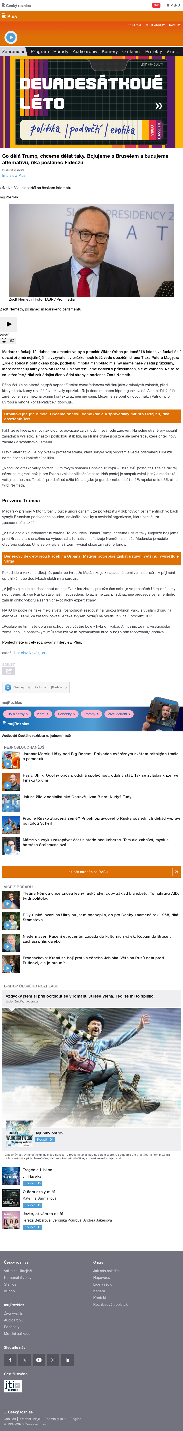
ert (44, 653)
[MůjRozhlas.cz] (9, 198)
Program (134, 25)
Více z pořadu (18, 887)
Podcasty (12, 1327)
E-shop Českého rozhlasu (31, 986)
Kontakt (99, 1298)
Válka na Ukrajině (18, 1271)
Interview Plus (14, 175)
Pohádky (65, 714)
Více (173, 51)
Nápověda (101, 1278)
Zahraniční (13, 51)
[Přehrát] (8, 324)
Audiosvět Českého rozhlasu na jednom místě (36, 735)
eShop (9, 1291)
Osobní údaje (30, 1419)
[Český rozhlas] (16, 5)
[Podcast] (4, 341)
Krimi (41, 714)
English (76, 1419)
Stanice (10, 1284)
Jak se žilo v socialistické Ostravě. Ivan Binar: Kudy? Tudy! (78, 797)
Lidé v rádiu (102, 1284)
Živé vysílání (117, 714)
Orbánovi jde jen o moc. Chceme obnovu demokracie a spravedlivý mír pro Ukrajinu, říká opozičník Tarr (86, 416)
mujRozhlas (12, 702)
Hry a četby (16, 714)
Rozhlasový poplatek (110, 1304)
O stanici (131, 51)
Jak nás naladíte (106, 1271)
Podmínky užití (55, 1419)
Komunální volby (17, 1278)
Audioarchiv (155, 25)
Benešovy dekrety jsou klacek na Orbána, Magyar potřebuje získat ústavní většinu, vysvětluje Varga (91, 558)
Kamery (175, 25)
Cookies (10, 1419)
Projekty (153, 51)
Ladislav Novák (26, 653)
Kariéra (99, 1291)
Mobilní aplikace (17, 1334)
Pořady (60, 51)
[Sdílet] (12, 341)
